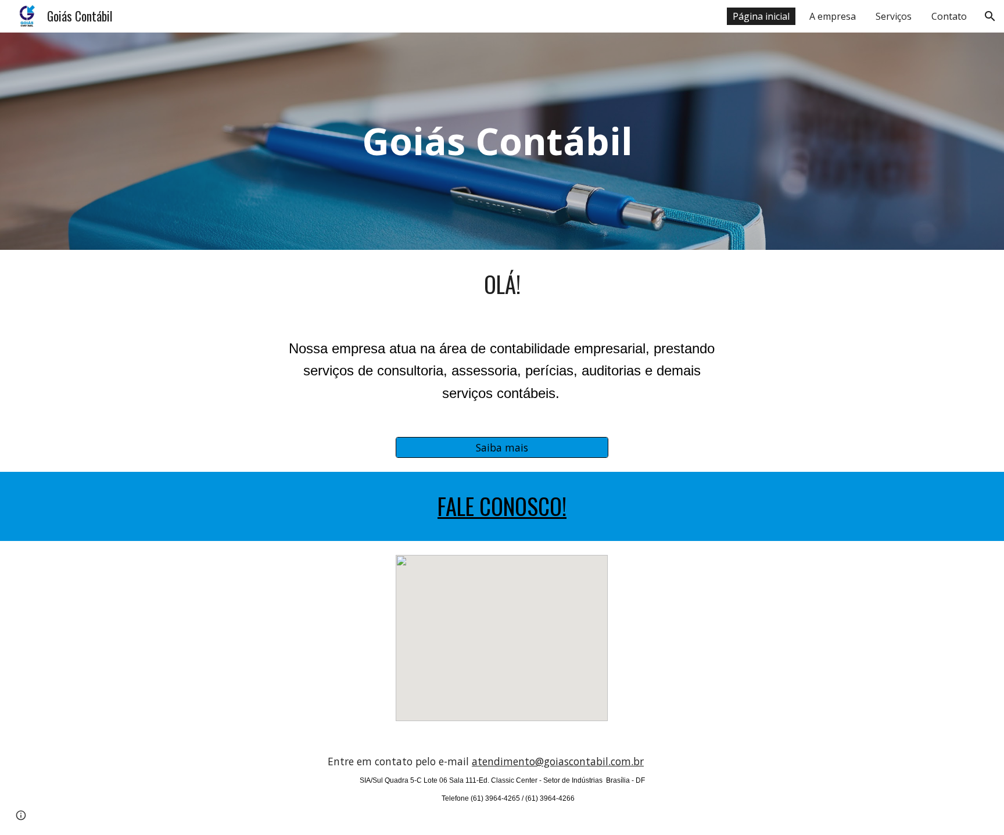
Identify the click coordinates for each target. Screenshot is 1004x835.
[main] (502, 141)
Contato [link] (949, 16)
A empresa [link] (832, 16)
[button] (990, 16)
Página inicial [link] (761, 16)
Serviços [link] (894, 16)
